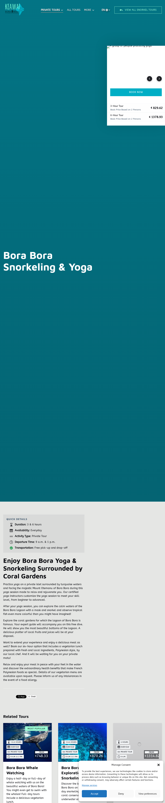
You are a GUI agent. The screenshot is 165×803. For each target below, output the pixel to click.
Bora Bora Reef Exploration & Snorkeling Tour (75, 772)
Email (33, 697)
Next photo (159, 78)
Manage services (89, 785)
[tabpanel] (136, 65)
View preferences (147, 793)
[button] (158, 764)
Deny (121, 793)
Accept (94, 793)
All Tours (73, 9)
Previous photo (149, 78)
